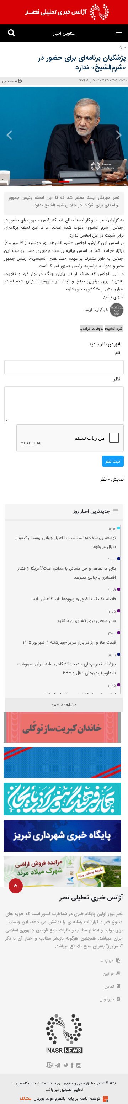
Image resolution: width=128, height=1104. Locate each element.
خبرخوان (108, 999)
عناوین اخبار (63, 33)
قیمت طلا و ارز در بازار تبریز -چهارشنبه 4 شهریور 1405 (69, 642)
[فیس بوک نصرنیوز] (72, 1066)
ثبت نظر (113, 461)
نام (117, 352)
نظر (117, 379)
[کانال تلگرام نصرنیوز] (58, 1066)
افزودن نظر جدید (104, 344)
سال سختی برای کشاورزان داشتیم (86, 620)
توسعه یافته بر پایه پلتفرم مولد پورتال (67, 1098)
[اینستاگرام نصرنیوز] (78, 1066)
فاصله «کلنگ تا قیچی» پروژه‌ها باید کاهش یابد (74, 599)
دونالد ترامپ (91, 328)
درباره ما (107, 960)
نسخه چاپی (9, 81)
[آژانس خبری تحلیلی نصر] (67, 12)
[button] (64, 181)
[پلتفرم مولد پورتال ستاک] (104, 1099)
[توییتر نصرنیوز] (66, 1066)
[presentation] (117, 134)
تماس (110, 986)
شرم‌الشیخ (114, 328)
